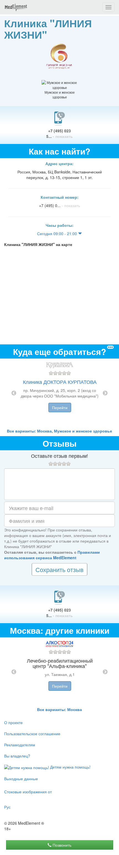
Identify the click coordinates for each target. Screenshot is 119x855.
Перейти (60, 407)
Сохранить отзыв (59, 569)
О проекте (13, 722)
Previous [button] (14, 393)
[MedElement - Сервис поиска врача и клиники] (15, 7)
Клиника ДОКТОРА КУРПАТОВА (60, 381)
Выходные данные (21, 778)
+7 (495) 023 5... (59, 133)
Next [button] (105, 393)
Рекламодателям (19, 744)
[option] (59, 393)
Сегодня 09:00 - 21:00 (57, 233)
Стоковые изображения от (28, 791)
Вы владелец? (17, 756)
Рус (7, 807)
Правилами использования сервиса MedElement (52, 554)
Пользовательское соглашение (32, 733)
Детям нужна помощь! (69, 767)
